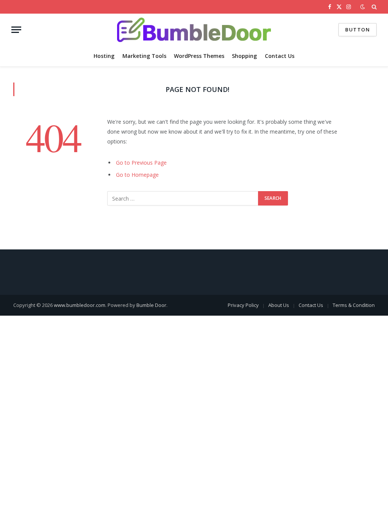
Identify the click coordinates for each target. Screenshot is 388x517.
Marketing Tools (144, 55)
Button (357, 29)
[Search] (373, 7)
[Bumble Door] (194, 30)
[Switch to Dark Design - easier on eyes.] (362, 6)
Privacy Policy (243, 305)
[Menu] (16, 29)
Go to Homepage (137, 174)
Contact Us (279, 55)
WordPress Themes (199, 55)
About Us (278, 305)
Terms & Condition (354, 305)
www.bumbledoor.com (79, 305)
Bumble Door (151, 305)
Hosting (104, 55)
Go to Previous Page (141, 162)
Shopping (244, 55)
